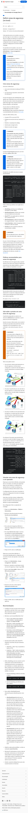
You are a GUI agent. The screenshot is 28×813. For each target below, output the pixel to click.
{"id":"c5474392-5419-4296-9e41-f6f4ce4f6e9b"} (15, 31)
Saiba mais (10, 53)
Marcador (5, 26)
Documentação (6, 10)
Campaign (13, 10)
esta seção (21, 112)
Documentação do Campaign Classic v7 (13, 12)
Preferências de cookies (20, 805)
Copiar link (11, 26)
